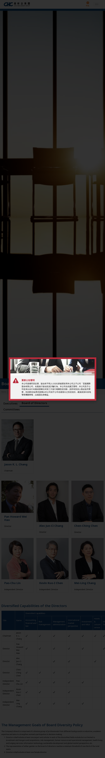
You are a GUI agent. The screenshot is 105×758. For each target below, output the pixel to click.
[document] (52, 379)
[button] (92, 361)
